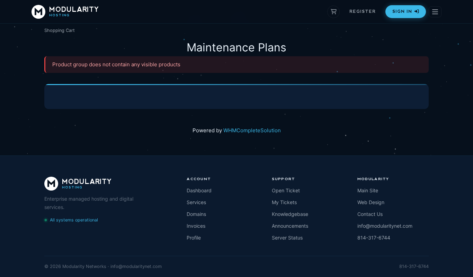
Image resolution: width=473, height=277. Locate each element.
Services (196, 202)
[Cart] (333, 12)
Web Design (370, 202)
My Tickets (284, 202)
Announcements (290, 226)
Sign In (402, 11)
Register (362, 11)
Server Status (287, 238)
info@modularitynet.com (384, 226)
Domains (196, 214)
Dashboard (199, 190)
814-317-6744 (373, 238)
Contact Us (370, 214)
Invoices (196, 226)
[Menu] (435, 11)
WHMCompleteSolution (252, 130)
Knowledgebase (290, 214)
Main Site (367, 190)
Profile (194, 238)
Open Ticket (286, 190)
